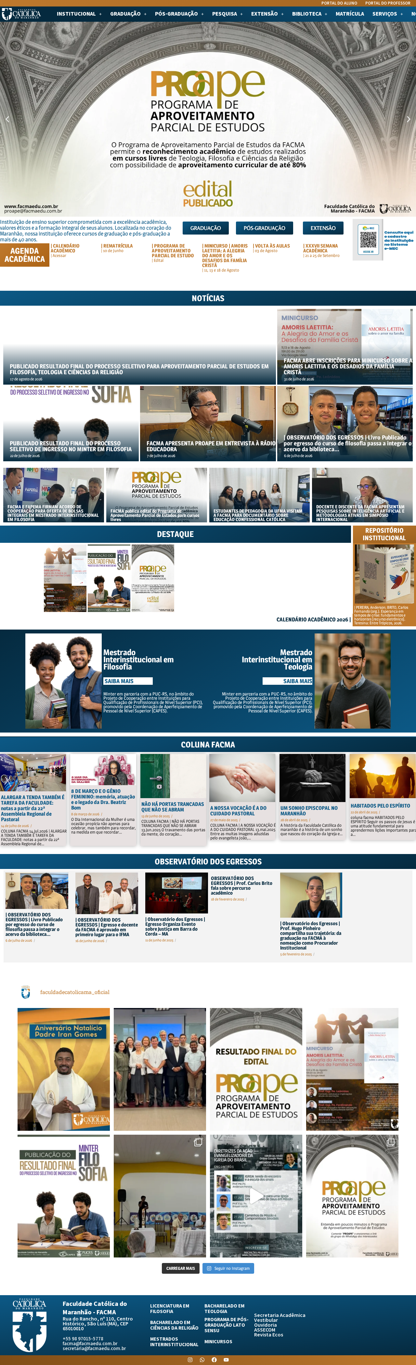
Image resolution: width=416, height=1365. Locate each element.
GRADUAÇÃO (125, 14)
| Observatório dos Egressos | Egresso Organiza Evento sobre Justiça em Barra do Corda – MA (175, 926)
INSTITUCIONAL (76, 14)
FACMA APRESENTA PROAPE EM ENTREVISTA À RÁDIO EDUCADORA (211, 446)
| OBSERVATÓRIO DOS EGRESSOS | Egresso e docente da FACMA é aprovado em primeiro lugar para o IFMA (106, 927)
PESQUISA (224, 14)
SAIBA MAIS (297, 681)
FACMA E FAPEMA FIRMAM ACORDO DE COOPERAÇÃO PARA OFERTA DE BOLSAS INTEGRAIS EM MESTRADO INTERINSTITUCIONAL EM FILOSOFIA (53, 512)
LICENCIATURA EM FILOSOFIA (169, 1309)
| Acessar (58, 255)
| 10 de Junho (112, 250)
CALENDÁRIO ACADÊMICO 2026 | (314, 619)
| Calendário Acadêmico (65, 248)
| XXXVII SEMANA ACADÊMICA (320, 248)
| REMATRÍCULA (117, 246)
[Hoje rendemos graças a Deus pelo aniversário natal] (64, 1069)
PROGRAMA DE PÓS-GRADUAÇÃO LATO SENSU (226, 1325)
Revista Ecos (268, 1335)
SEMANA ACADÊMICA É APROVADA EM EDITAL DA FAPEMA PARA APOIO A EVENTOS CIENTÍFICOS (195, 597)
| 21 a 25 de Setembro (321, 255)
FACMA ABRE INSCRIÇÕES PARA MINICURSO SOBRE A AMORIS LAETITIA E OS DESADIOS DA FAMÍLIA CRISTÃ (348, 366)
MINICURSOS (218, 1342)
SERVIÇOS (384, 14)
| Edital (157, 260)
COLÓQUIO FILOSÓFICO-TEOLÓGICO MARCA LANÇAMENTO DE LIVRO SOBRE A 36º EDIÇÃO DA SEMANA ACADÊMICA (238, 595)
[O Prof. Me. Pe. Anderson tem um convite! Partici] (256, 1196)
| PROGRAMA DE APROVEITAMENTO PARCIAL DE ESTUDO (173, 251)
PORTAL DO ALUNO (339, 3)
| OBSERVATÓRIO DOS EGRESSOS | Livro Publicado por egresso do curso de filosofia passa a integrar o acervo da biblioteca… (348, 443)
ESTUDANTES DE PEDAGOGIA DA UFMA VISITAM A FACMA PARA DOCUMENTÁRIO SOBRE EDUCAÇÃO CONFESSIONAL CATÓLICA (258, 515)
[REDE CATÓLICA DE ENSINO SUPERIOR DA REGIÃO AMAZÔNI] (160, 1069)
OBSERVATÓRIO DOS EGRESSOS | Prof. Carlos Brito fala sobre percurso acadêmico (241, 885)
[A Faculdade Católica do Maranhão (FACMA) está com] (352, 1069)
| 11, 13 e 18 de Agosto (220, 270)
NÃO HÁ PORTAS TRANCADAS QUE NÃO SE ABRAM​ (172, 806)
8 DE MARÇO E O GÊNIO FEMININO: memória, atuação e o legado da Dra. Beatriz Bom (103, 799)
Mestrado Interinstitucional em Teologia (277, 659)
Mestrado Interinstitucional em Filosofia (138, 659)
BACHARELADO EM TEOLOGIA (224, 1309)
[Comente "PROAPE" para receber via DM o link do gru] (352, 1196)
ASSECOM (264, 1330)
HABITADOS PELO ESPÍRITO (380, 806)
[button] (79, 14)
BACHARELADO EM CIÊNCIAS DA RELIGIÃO (174, 1325)
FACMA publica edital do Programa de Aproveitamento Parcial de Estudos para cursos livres (154, 515)
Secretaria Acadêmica (280, 1315)
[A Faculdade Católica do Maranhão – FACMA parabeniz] (256, 1069)
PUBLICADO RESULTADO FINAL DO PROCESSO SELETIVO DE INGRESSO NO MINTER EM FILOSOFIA (71, 446)
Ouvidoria (265, 1325)
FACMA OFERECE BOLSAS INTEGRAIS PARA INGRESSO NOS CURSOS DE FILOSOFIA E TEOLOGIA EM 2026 (283, 597)
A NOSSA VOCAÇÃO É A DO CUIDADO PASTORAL (238, 810)
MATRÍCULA (350, 14)
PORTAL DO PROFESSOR (387, 3)
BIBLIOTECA (306, 14)
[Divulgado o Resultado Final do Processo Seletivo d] (64, 1196)
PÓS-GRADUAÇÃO (176, 14)
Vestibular (266, 1320)
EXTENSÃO (264, 14)
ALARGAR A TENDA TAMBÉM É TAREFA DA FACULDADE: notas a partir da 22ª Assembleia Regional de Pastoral (32, 808)
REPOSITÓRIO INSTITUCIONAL (384, 534)
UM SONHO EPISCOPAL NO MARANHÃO (309, 810)
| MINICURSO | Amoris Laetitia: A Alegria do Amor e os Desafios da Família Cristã (225, 255)
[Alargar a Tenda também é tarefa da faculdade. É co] (160, 1196)
